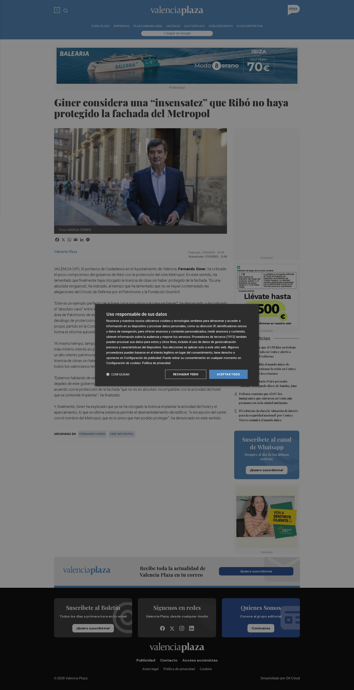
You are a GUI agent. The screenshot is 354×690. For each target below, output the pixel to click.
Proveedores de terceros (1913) (213, 336)
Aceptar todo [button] (228, 374)
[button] (117, 374)
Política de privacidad (156, 363)
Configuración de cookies (123, 363)
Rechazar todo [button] (185, 374)
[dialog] (177, 345)
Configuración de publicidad (142, 358)
